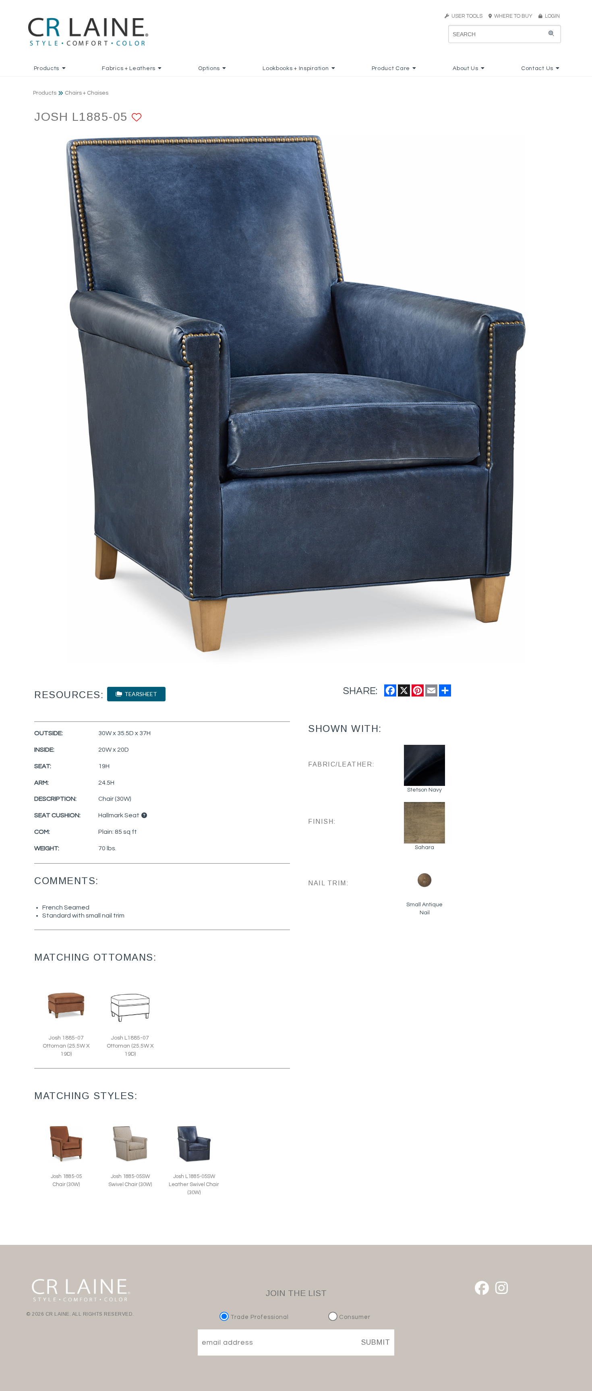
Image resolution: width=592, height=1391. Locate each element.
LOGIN (551, 16)
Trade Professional (259, 1317)
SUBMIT (375, 1342)
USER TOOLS (465, 16)
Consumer (354, 1317)
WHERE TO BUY (514, 16)
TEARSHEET (139, 693)
